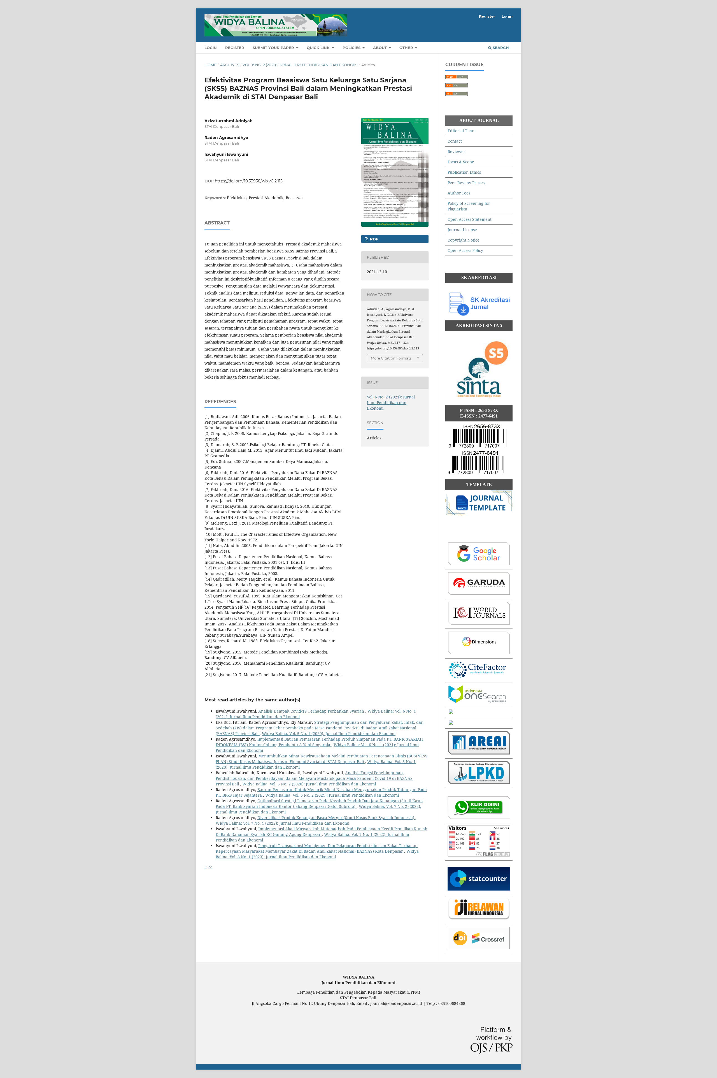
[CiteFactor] (477, 677)
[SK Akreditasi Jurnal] (479, 315)
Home (210, 64)
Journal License (462, 229)
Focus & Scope (461, 161)
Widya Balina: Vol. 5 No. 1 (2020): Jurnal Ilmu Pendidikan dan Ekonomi (328, 733)
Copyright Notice (463, 240)
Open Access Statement (470, 219)
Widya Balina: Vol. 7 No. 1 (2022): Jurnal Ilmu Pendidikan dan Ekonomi (282, 823)
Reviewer (456, 151)
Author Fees (459, 193)
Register (234, 47)
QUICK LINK (319, 47)
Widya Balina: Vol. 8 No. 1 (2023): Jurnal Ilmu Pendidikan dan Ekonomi (317, 854)
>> (210, 866)
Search (500, 47)
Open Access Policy (465, 250)
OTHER (406, 47)
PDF (373, 239)
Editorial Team (462, 130)
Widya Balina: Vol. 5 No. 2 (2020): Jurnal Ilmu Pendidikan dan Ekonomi (309, 784)
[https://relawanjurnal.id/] (479, 918)
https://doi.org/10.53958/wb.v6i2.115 (249, 181)
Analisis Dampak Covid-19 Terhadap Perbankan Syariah (311, 711)
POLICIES (352, 47)
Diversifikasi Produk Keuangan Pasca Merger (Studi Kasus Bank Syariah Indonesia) (336, 817)
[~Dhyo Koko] (479, 817)
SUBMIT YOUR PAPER (274, 47)
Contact (455, 141)
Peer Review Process (467, 182)
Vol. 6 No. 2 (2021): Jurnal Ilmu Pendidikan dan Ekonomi (300, 64)
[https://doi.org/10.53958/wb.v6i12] (479, 948)
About (380, 47)
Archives (229, 64)
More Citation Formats (391, 358)
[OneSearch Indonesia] (477, 701)
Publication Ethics (464, 172)
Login (210, 47)
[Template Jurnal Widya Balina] (479, 514)
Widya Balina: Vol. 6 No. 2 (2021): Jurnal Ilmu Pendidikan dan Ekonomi (332, 795)
